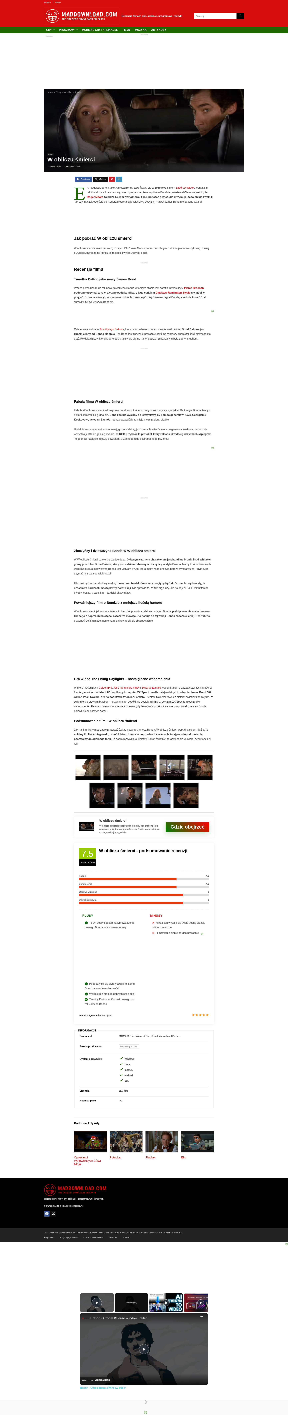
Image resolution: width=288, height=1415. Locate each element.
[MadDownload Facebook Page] (47, 1214)
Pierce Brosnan (194, 288)
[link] (85, 1318)
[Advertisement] (144, 60)
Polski (58, 2)
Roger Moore (95, 197)
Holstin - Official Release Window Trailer (118, 1318)
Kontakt (126, 1237)
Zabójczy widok (185, 187)
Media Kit (113, 1237)
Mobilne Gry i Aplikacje (100, 29)
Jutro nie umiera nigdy (126, 687)
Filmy (126, 29)
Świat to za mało (151, 687)
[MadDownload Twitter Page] (53, 1214)
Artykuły (158, 29)
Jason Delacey (54, 166)
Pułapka (115, 1157)
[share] (201, 1317)
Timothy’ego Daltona (112, 329)
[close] (145, 1402)
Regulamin (49, 1237)
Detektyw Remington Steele (173, 292)
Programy (67, 29)
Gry (49, 29)
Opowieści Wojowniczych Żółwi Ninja (87, 1161)
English (47, 2)
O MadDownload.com (93, 1237)
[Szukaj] (240, 16)
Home (49, 92)
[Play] (166, 1302)
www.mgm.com (129, 1046)
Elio (183, 1157)
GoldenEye (105, 687)
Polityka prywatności (69, 1237)
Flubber (151, 1157)
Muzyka (141, 29)
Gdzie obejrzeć (187, 826)
